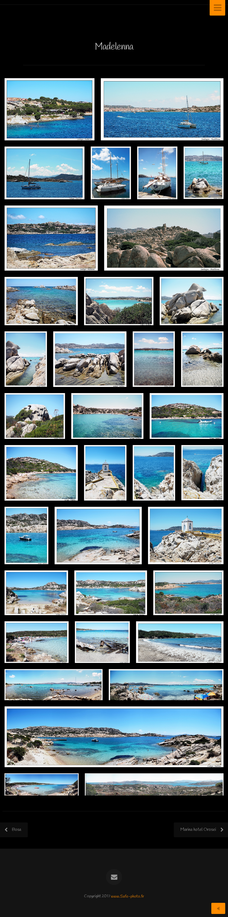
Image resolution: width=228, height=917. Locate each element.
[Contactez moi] (114, 877)
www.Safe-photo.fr (127, 896)
